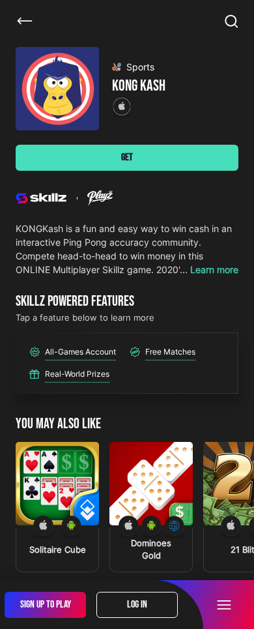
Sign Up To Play (45, 604)
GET (127, 157)
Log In (137, 604)
